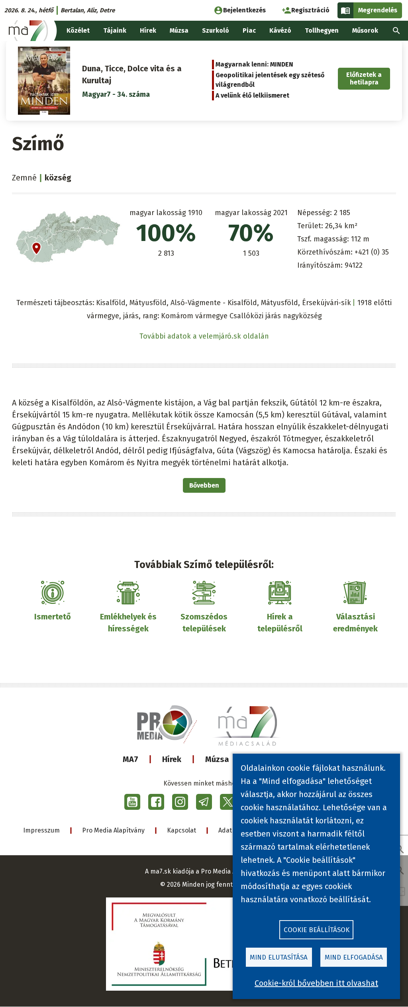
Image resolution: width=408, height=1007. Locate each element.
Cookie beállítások (316, 930)
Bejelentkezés (244, 10)
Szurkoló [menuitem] (215, 30)
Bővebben (204, 485)
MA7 (130, 759)
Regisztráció (310, 10)
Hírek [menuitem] (148, 30)
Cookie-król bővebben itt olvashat (316, 983)
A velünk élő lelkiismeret (252, 95)
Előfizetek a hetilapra (364, 78)
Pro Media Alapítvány (113, 830)
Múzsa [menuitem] (179, 30)
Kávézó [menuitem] (280, 30)
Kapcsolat (181, 830)
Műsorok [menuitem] (365, 30)
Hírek (171, 759)
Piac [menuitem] (249, 30)
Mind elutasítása (279, 957)
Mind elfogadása (354, 957)
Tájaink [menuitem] (114, 30)
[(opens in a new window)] (132, 802)
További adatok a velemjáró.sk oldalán (204, 336)
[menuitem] (396, 31)
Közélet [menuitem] (78, 30)
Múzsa (217, 759)
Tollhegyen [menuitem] (322, 30)
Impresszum (41, 830)
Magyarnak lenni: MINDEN (254, 64)
